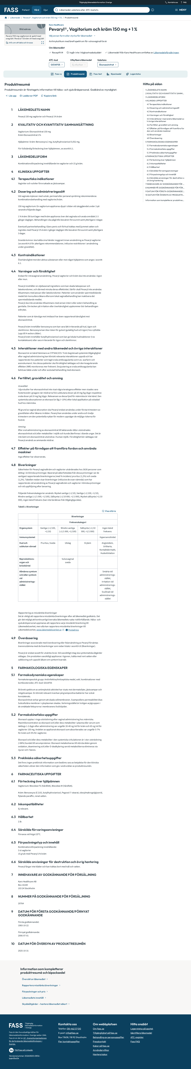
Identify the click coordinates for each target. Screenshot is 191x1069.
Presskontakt (99, 1041)
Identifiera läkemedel (141, 1032)
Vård (36, 9)
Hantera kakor (100, 1054)
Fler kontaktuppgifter (69, 1041)
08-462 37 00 (74, 1028)
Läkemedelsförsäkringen (166, 52)
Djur (46, 9)
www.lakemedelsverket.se (48, 629)
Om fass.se (98, 1028)
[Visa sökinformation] (152, 10)
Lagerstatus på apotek (141, 1028)
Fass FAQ (135, 1041)
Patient (26, 9)
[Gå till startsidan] (11, 9)
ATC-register (137, 1037)
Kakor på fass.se (101, 1045)
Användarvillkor (101, 1050)
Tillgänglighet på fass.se (105, 1032)
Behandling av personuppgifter (108, 1037)
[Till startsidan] (6, 17)
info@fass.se (72, 1032)
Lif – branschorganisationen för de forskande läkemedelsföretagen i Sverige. (28, 1041)
